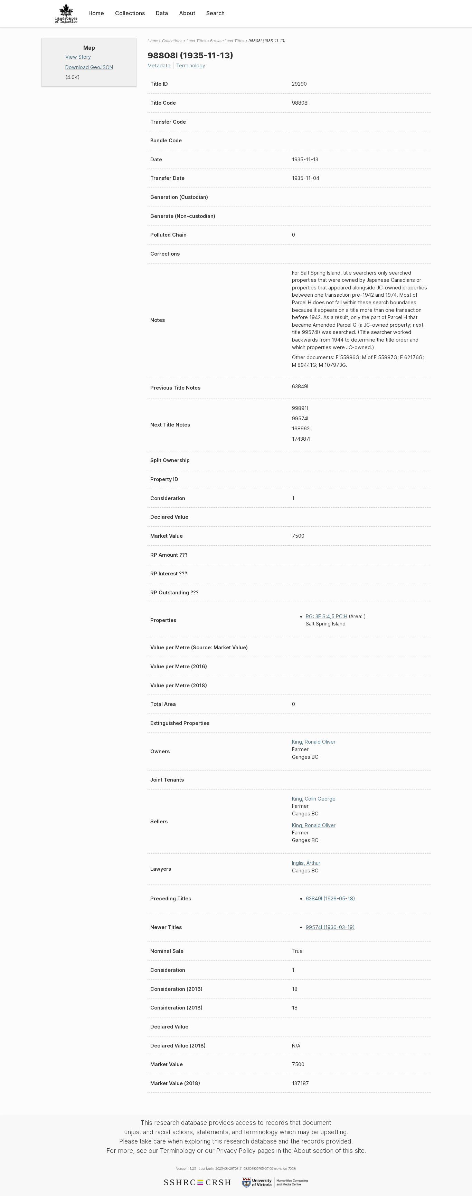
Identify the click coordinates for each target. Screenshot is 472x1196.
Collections (130, 13)
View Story (78, 57)
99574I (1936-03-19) (330, 927)
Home (96, 13)
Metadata (159, 65)
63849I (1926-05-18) (330, 898)
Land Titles (196, 40)
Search (215, 13)
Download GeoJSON (89, 67)
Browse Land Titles (227, 40)
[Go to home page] (66, 13)
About (187, 13)
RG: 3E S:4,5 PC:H (326, 616)
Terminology (190, 65)
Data (162, 13)
